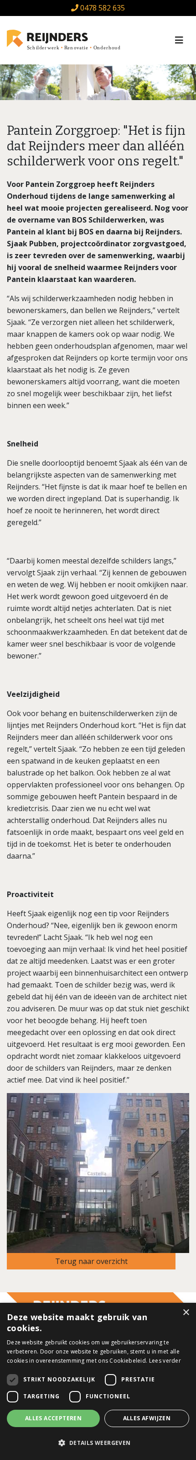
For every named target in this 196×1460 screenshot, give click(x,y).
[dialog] (98, 1381)
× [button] (185, 1312)
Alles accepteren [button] (53, 1418)
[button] (98, 1443)
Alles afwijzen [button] (147, 1418)
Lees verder (165, 1360)
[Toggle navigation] (179, 40)
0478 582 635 (101, 8)
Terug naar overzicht (91, 1261)
